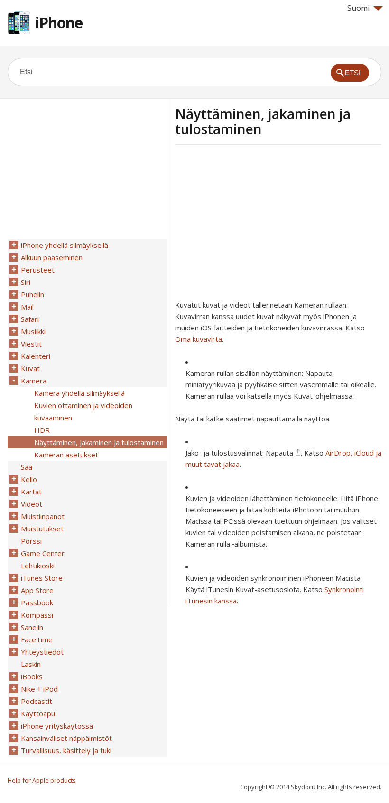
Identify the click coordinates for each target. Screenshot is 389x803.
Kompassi (37, 615)
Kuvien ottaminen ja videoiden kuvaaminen (83, 411)
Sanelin (32, 627)
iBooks (32, 676)
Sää (26, 467)
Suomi (358, 8)
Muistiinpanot (43, 516)
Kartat (31, 491)
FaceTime (37, 639)
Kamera (33, 380)
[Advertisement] (254, 225)
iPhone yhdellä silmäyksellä (64, 245)
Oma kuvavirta (198, 339)
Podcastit (36, 701)
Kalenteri (35, 356)
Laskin (31, 664)
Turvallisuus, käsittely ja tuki (66, 750)
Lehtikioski (38, 565)
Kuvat (30, 368)
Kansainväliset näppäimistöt (66, 738)
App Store (37, 590)
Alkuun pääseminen (52, 257)
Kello (29, 479)
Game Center (43, 553)
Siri (25, 282)
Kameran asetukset (66, 454)
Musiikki (33, 331)
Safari (30, 319)
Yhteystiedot (42, 652)
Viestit (31, 343)
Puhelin (32, 294)
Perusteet (38, 269)
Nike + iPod (39, 689)
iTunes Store (42, 578)
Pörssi (31, 541)
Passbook (37, 602)
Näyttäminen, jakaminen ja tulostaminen (99, 442)
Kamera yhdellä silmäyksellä (79, 393)
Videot (31, 504)
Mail (27, 306)
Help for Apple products (42, 780)
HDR (42, 430)
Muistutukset (42, 528)
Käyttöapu (38, 713)
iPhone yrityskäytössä (57, 725)
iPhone (59, 22)
